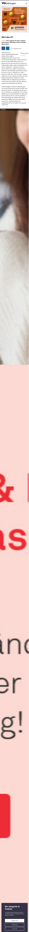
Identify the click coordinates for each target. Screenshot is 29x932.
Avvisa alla (14, 928)
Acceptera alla (14, 920)
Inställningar (15, 924)
